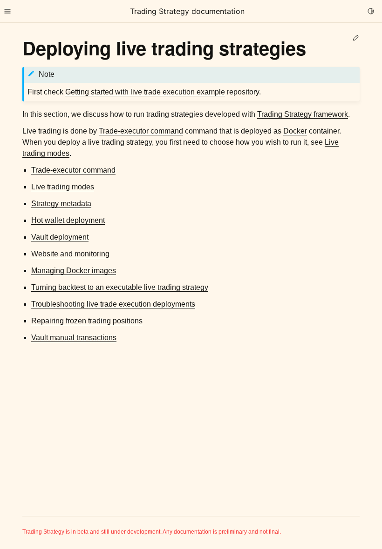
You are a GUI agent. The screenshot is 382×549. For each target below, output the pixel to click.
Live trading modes (62, 187)
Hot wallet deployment (68, 220)
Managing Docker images (73, 270)
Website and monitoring (70, 254)
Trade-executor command (73, 170)
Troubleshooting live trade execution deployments (113, 304)
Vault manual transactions (73, 337)
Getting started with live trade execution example (145, 92)
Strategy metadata (61, 204)
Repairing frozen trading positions (87, 321)
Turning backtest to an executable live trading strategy (119, 287)
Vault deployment (60, 237)
